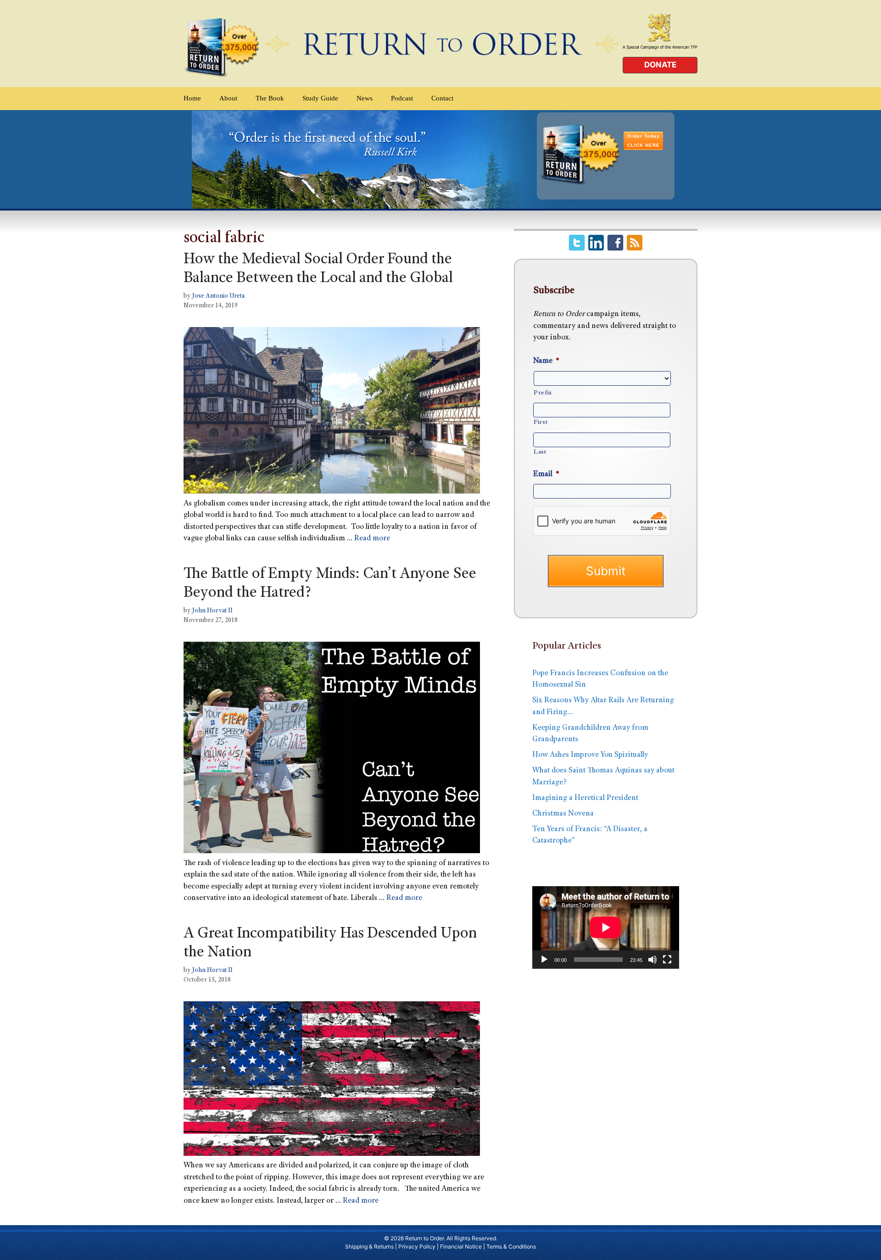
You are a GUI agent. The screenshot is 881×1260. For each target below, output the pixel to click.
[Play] (544, 959)
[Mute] (652, 959)
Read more (372, 539)
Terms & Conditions (511, 1246)
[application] (605, 927)
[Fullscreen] (667, 959)
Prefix (543, 393)
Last (540, 452)
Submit (605, 571)
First (540, 422)
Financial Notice (461, 1246)
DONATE (660, 64)
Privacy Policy (416, 1246)
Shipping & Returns (369, 1246)
